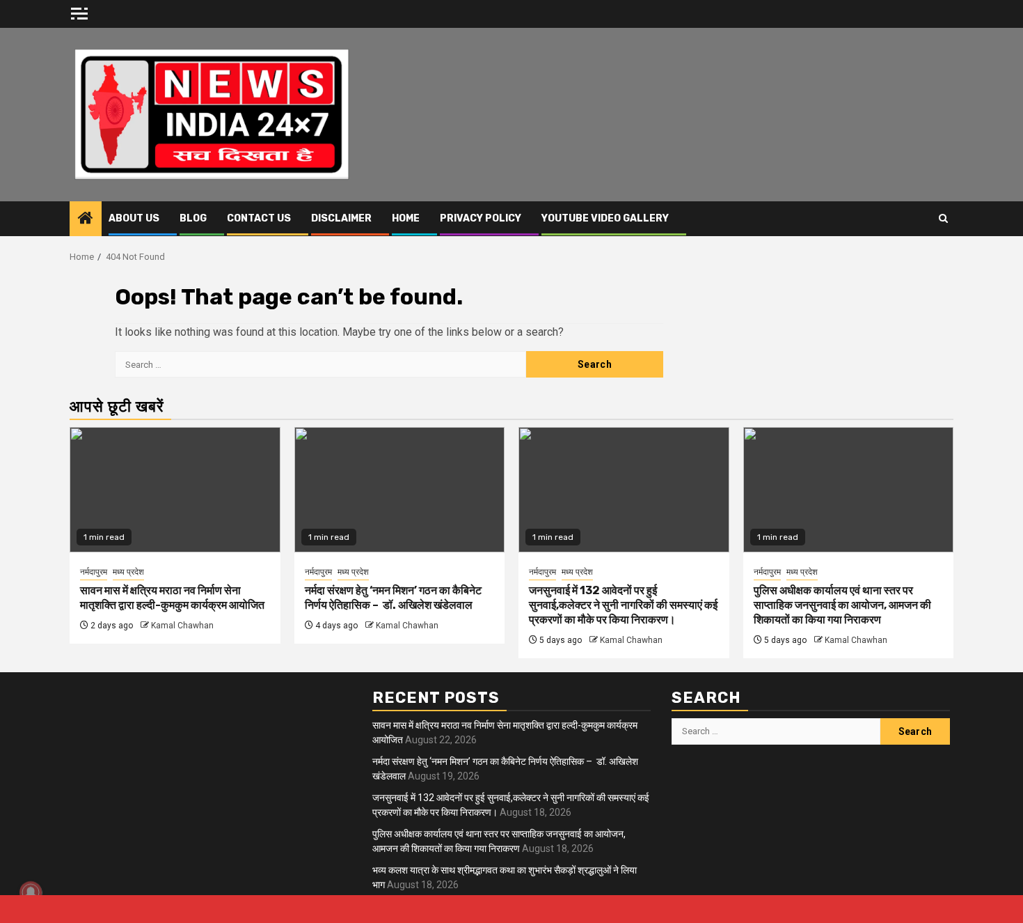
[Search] (943, 218)
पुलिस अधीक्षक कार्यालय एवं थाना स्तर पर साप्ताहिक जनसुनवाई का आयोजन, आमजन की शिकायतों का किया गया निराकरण (842, 605)
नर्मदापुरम (93, 572)
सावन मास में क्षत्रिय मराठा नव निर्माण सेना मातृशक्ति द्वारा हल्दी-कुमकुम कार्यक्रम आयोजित (172, 598)
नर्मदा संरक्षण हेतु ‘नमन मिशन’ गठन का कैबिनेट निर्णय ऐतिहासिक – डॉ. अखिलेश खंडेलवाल (393, 598)
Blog (193, 218)
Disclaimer (341, 218)
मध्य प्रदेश (128, 572)
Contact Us (259, 218)
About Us (134, 218)
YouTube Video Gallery (605, 218)
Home (406, 218)
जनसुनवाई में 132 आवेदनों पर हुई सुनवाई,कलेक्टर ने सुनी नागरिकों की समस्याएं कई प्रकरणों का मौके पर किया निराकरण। (623, 605)
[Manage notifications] (30, 892)
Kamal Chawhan (182, 625)
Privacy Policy (480, 218)
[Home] (85, 219)
